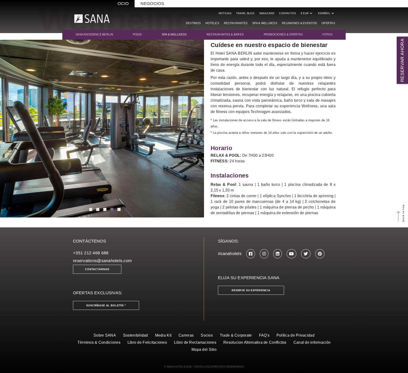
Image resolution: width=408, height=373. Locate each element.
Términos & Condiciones (98, 342)
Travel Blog (245, 13)
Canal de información (312, 342)
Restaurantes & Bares (225, 34)
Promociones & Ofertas (283, 34)
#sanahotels (230, 253)
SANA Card (266, 13)
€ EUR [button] (307, 13)
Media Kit (163, 335)
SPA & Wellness (264, 23)
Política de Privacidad (295, 335)
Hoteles (212, 23)
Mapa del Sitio (204, 349)
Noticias (225, 13)
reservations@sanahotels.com (102, 260)
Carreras (186, 335)
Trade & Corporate (236, 335)
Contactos (287, 13)
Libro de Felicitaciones (147, 342)
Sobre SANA (105, 335)
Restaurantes (235, 23)
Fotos (327, 34)
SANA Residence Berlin (94, 34)
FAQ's (264, 335)
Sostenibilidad (135, 335)
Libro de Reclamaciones (195, 342)
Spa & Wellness (174, 34)
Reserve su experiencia (251, 290)
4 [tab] (112, 209)
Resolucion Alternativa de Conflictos (254, 342)
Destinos (193, 23)
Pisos (137, 34)
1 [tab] (90, 209)
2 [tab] (97, 209)
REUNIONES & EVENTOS (299, 23)
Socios (207, 335)
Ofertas (328, 23)
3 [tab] (104, 209)
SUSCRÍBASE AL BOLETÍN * (106, 305)
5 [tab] (119, 209)
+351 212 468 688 (90, 253)
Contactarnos (97, 269)
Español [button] (326, 13)
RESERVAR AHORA (402, 60)
